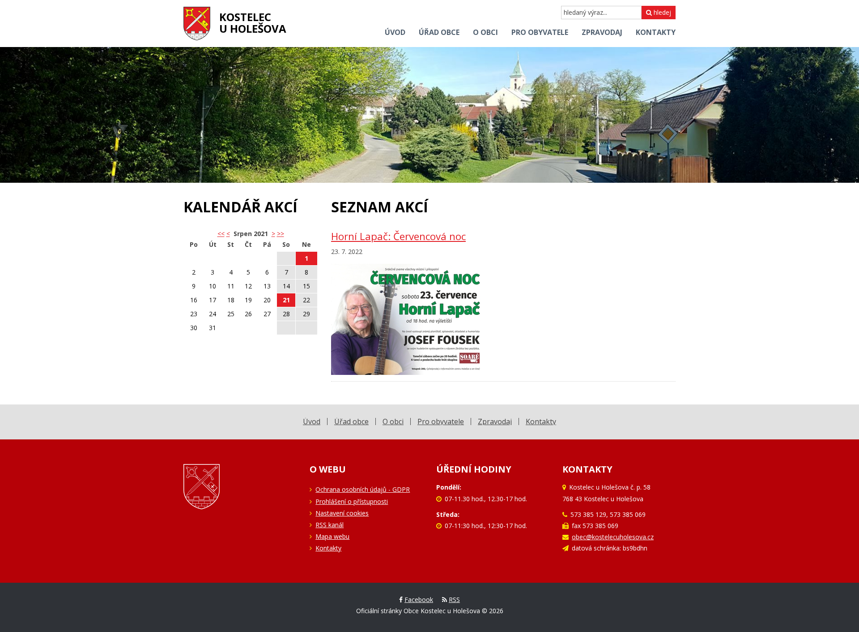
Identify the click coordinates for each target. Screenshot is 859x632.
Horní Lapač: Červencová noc (398, 236)
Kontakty (328, 548)
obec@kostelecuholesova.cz (613, 537)
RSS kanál (329, 524)
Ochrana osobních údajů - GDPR (362, 489)
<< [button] (221, 233)
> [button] (273, 233)
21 (286, 300)
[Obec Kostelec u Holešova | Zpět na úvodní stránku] (196, 23)
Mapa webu (332, 536)
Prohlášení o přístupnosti (351, 501)
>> (280, 233)
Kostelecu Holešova (252, 22)
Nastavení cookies (342, 513)
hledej (661, 12)
